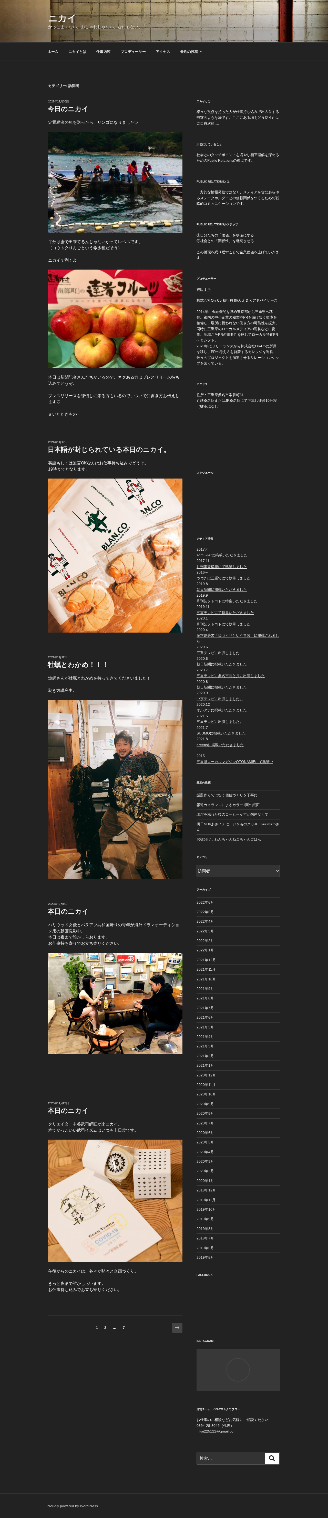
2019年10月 (206, 1209)
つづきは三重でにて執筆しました (223, 578)
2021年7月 (205, 1008)
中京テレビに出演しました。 (220, 699)
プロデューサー (133, 52)
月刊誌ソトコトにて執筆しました (223, 624)
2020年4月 (205, 1152)
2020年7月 (205, 1123)
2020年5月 (205, 1142)
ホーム (53, 52)
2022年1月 (205, 950)
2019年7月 (205, 1238)
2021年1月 (205, 1065)
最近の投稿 (189, 52)
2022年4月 (205, 921)
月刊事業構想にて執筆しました (222, 567)
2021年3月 (205, 1046)
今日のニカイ (68, 109)
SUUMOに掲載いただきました (221, 733)
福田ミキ (204, 289)
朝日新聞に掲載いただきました (222, 589)
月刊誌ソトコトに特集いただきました (227, 601)
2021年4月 (205, 1037)
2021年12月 (206, 960)
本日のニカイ (68, 911)
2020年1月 (205, 1181)
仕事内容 (103, 52)
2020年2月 (205, 1171)
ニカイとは (77, 52)
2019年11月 (206, 1200)
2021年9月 (205, 989)
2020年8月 (205, 1113)
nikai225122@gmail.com (217, 1431)
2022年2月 (205, 941)
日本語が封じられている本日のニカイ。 (109, 449)
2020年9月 (205, 1104)
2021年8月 (205, 998)
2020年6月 (205, 1133)
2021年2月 (205, 1056)
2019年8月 (205, 1229)
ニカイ (62, 18)
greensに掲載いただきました (220, 745)
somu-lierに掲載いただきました (222, 555)
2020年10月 (206, 1094)
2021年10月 (206, 979)
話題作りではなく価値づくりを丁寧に (227, 795)
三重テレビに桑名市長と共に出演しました (231, 676)
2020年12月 (206, 1075)
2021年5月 (205, 1027)
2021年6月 (205, 1017)
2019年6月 (205, 1248)
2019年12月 (206, 1190)
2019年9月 (205, 1219)
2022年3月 (205, 931)
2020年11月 (206, 1085)
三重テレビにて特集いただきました (225, 612)
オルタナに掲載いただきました (222, 710)
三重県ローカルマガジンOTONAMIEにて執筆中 (235, 762)
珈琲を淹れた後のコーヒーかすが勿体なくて (232, 814)
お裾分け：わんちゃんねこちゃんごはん (229, 839)
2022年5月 (205, 912)
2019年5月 (205, 1257)
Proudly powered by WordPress (72, 1506)
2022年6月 (205, 902)
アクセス (163, 52)
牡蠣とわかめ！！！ (78, 665)
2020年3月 (205, 1161)
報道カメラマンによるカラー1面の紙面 (228, 805)
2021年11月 (206, 969)
